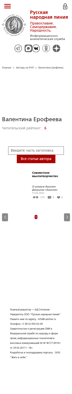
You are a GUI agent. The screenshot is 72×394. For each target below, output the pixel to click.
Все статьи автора (36, 159)
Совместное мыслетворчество (45, 174)
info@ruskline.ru (47, 319)
